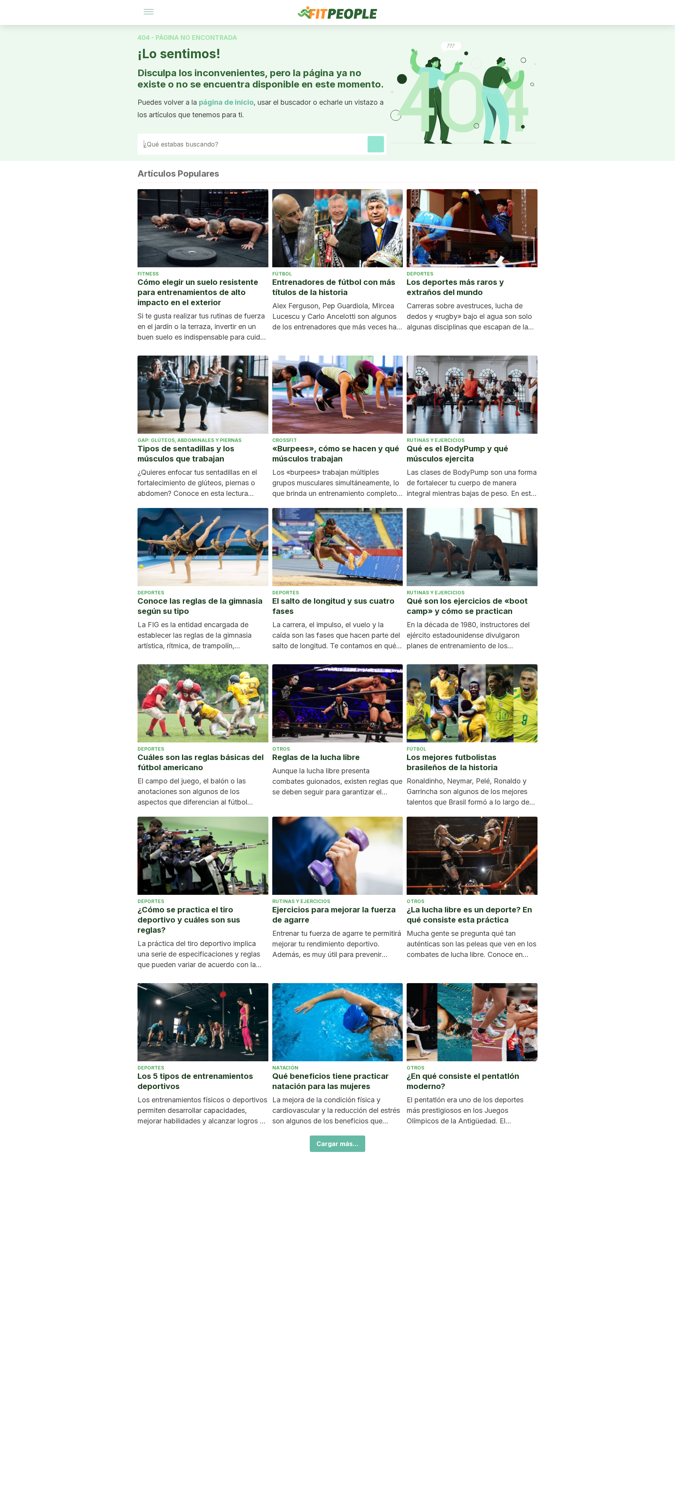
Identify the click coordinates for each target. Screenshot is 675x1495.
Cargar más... (337, 1144)
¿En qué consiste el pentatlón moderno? (463, 1081)
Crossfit (284, 440)
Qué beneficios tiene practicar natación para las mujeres (330, 1081)
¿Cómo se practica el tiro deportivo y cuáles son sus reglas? (189, 920)
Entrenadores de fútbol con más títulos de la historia (333, 287)
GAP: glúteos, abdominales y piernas (189, 440)
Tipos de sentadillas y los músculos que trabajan (186, 453)
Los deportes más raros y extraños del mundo (455, 287)
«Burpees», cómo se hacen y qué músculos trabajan (335, 453)
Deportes (420, 274)
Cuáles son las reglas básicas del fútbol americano (201, 762)
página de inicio (226, 102)
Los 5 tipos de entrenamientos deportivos (195, 1081)
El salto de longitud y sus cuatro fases (333, 606)
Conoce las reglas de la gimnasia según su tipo (200, 606)
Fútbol (282, 274)
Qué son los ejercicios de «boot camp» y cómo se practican (467, 606)
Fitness (148, 274)
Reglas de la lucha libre (316, 757)
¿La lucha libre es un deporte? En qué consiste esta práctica (469, 915)
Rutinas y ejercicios (435, 440)
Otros (281, 749)
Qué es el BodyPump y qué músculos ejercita (457, 453)
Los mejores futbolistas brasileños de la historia (452, 762)
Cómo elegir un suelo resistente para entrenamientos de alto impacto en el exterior (198, 292)
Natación (285, 1068)
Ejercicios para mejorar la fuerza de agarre (334, 915)
